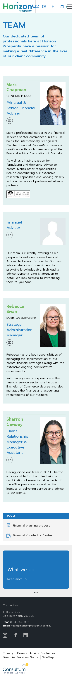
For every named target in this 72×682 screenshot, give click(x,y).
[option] (36, 570)
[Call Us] (34, 6)
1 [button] (34, 592)
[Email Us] (37, 6)
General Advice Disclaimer (36, 653)
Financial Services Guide (20, 657)
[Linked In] (62, 7)
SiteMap (48, 657)
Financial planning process (31, 526)
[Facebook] (53, 7)
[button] (70, 6)
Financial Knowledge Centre (32, 535)
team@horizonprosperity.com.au (31, 626)
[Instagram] (44, 7)
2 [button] (37, 592)
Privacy (8, 653)
